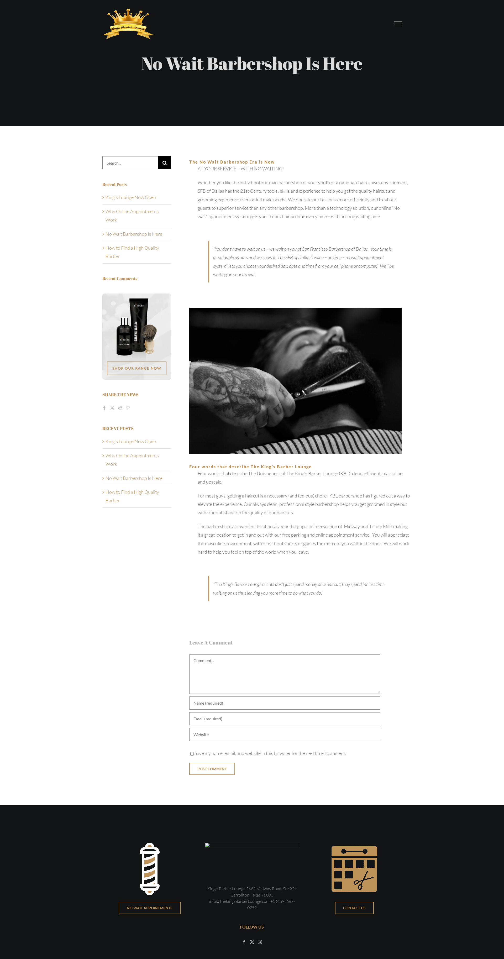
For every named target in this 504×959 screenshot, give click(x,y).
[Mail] (128, 408)
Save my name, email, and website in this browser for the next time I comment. (270, 753)
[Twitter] (112, 408)
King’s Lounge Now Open (131, 197)
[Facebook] (104, 408)
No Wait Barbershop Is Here (134, 234)
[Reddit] (120, 408)
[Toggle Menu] (398, 24)
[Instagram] (260, 942)
